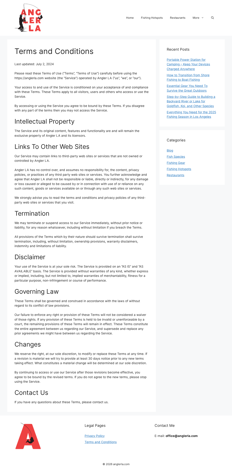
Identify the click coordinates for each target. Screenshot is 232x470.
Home (130, 17)
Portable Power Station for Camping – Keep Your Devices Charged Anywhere (188, 64)
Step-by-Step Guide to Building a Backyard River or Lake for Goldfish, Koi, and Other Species (191, 101)
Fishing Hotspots (152, 17)
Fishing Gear (176, 163)
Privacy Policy (95, 436)
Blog (170, 150)
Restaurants (177, 17)
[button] (213, 17)
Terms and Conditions (101, 442)
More (196, 17)
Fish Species (176, 156)
